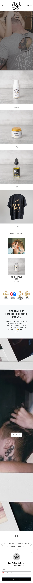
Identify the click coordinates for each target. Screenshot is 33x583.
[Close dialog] (31, 552)
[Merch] (16, 207)
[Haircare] (16, 87)
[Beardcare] (16, 127)
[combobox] (4, 573)
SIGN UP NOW (16, 579)
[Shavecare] (16, 167)
